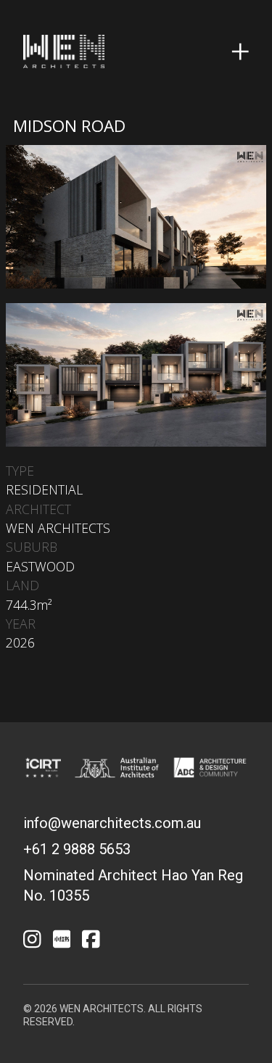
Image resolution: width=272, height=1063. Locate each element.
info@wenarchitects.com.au (112, 823)
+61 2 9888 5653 (77, 849)
